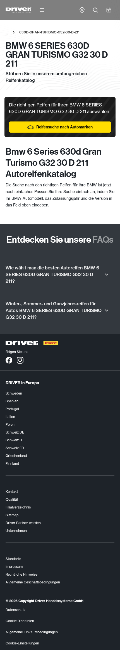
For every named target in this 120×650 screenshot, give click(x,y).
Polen (10, 424)
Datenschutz (15, 610)
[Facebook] (9, 360)
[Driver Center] (19, 10)
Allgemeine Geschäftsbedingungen (33, 582)
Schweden (14, 393)
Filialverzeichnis (18, 507)
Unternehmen (16, 531)
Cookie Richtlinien (20, 621)
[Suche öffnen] (95, 10)
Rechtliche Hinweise (21, 574)
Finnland (12, 463)
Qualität (12, 499)
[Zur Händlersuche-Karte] (82, 10)
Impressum (14, 566)
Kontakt (12, 492)
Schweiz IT (14, 440)
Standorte (13, 559)
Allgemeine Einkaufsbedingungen (32, 632)
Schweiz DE (15, 432)
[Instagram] (20, 360)
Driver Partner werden (23, 523)
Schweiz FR (15, 448)
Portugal (12, 409)
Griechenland (16, 456)
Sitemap (12, 515)
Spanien (12, 401)
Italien (10, 417)
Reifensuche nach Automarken (64, 127)
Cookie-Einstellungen (22, 643)
